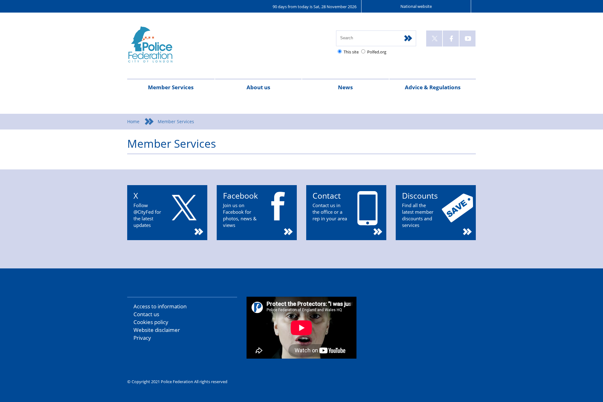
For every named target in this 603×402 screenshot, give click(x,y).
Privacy (142, 337)
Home (133, 121)
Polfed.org (376, 52)
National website (416, 6)
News (345, 87)
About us (258, 87)
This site (351, 52)
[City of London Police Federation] (175, 47)
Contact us (146, 314)
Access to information (160, 306)
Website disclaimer (156, 329)
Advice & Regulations (432, 87)
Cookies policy (150, 322)
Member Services (170, 87)
